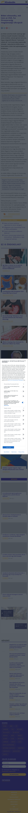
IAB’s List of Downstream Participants (15, 380)
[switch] (23, 387)
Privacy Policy (21, 451)
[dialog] (14, 406)
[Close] (25, 361)
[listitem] (14, 384)
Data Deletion (6, 451)
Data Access (14, 451)
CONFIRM (8, 447)
